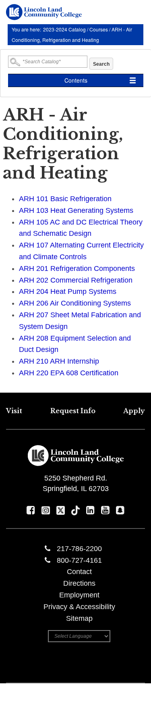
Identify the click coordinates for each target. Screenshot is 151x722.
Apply (134, 411)
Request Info (72, 411)
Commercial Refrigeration (75, 280)
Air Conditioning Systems (75, 303)
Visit (14, 411)
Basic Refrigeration (65, 199)
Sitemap (79, 618)
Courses (98, 29)
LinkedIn (90, 510)
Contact (79, 572)
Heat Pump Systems (67, 291)
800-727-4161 (79, 560)
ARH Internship (59, 361)
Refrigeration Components (77, 268)
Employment (79, 595)
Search (101, 64)
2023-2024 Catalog (65, 29)
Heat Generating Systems (76, 210)
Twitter (60, 510)
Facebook (31, 510)
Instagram (45, 510)
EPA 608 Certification (68, 373)
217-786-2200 (79, 549)
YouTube (105, 510)
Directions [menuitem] (79, 583)
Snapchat (120, 510)
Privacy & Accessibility (79, 607)
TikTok (75, 510)
